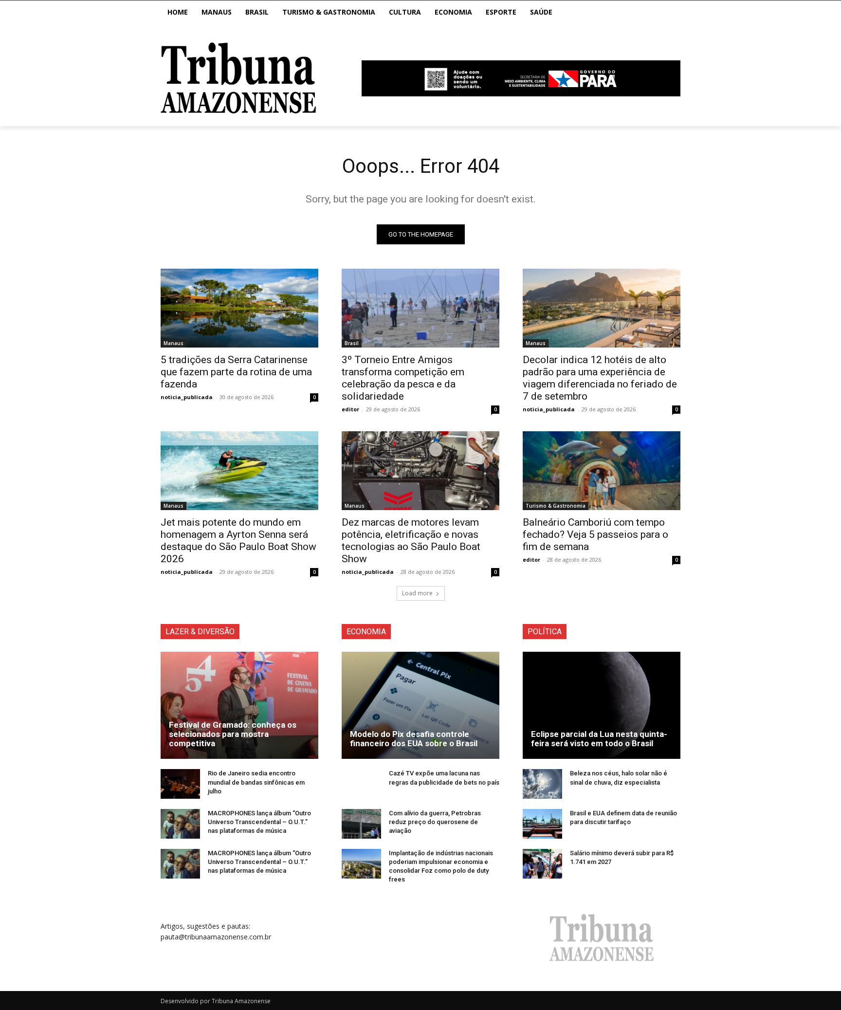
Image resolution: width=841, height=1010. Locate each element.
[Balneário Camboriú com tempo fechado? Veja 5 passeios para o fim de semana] (601, 470)
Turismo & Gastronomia (555, 505)
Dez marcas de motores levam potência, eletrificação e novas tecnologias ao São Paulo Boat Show (411, 540)
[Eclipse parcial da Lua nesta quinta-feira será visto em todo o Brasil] (601, 705)
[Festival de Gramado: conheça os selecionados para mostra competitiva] (239, 705)
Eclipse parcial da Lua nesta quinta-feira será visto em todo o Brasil (599, 738)
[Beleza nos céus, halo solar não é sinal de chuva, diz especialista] (542, 784)
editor (350, 409)
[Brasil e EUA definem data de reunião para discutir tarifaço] (542, 824)
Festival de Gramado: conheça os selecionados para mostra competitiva (232, 734)
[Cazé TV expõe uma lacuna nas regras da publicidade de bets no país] (361, 784)
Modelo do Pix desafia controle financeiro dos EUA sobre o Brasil (413, 738)
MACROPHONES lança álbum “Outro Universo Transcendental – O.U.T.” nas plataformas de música (259, 821)
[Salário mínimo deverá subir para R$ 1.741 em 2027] (542, 864)
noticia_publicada (187, 397)
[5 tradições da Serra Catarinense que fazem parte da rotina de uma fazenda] (239, 308)
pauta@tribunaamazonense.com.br (216, 936)
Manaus (173, 343)
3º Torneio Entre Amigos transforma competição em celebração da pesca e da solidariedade (403, 378)
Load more (417, 593)
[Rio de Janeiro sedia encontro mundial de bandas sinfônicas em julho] (180, 784)
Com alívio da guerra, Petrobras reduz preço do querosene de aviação (435, 821)
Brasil (352, 343)
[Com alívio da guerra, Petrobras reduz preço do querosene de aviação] (361, 824)
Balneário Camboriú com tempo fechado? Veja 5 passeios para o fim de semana (595, 534)
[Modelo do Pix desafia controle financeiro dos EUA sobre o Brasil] (420, 705)
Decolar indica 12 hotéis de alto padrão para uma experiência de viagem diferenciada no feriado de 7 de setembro (600, 378)
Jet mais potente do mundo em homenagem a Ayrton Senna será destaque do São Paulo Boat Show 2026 (238, 540)
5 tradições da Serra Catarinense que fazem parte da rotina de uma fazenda (236, 372)
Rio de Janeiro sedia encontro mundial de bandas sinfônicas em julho (256, 782)
